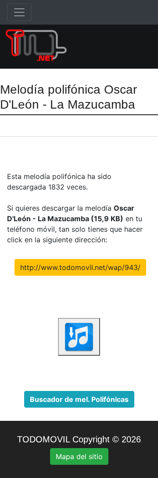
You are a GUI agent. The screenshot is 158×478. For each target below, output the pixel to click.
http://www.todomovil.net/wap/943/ (80, 267)
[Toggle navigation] (19, 12)
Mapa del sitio (79, 456)
